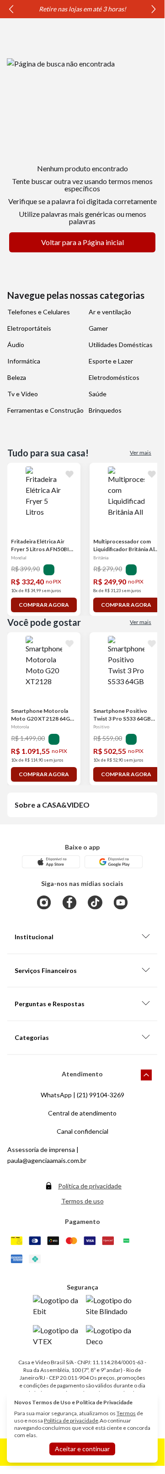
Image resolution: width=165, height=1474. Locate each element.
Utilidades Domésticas (121, 344)
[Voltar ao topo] (146, 1075)
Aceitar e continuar (82, 1449)
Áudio (15, 344)
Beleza (16, 377)
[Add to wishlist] (69, 473)
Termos (126, 1413)
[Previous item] (10, 9)
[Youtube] (121, 902)
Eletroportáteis (29, 328)
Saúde (97, 394)
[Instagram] (44, 902)
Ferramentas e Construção (45, 410)
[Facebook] (69, 902)
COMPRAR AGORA (44, 604)
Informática (23, 361)
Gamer (98, 328)
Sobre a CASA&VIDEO (52, 804)
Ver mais (140, 452)
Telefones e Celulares (38, 312)
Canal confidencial (82, 1131)
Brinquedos (105, 410)
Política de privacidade (90, 1186)
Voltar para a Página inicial (82, 242)
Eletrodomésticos (114, 377)
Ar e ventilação (110, 312)
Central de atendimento (82, 1113)
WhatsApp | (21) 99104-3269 (82, 1095)
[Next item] (153, 9)
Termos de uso (82, 1201)
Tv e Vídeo (22, 394)
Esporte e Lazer (111, 361)
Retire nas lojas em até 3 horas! (82, 9)
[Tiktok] (95, 902)
